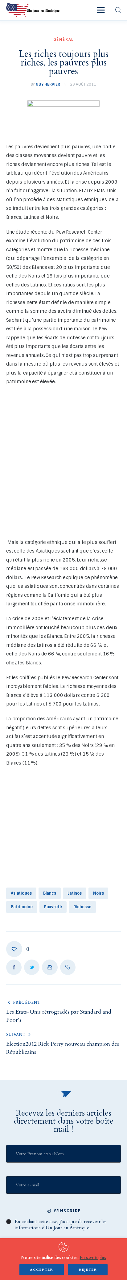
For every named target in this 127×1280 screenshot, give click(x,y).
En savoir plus (93, 1258)
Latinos (75, 893)
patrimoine (22, 906)
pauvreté (53, 906)
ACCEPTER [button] (41, 1269)
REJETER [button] (88, 1269)
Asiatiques (21, 893)
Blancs (49, 893)
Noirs (98, 893)
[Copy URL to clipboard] (68, 967)
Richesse (82, 906)
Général (63, 39)
